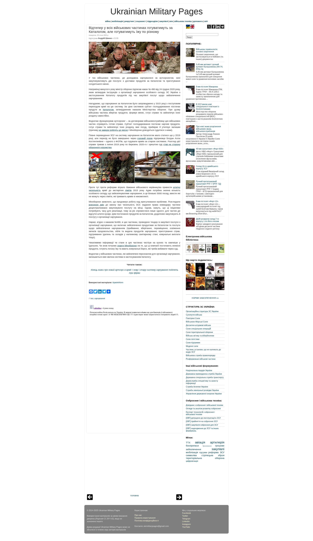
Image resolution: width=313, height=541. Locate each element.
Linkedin (186, 521)
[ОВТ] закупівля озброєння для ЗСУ (202, 425)
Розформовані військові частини (200, 359)
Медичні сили (192, 346)
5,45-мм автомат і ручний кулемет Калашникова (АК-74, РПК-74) (209, 66)
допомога (198, 21)
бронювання (207, 446)
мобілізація (117, 21)
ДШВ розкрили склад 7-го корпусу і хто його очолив (207, 220)
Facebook (186, 513)
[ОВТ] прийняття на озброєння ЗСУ (202, 421)
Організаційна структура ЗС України (202, 311)
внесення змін (96, 205)
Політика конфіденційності (146, 521)
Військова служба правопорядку (200, 355)
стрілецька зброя (212, 455)
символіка (191, 455)
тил (91, 298)
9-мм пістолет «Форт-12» (207, 201)
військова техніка (183, 21)
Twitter (185, 516)
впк (171, 21)
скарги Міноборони (127, 245)
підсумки (203, 452)
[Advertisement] (134, 464)
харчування (99, 298)
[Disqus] (134, 334)
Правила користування (145, 518)
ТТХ (188, 442)
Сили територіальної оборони (199, 332)
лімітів (128, 190)
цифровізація (192, 461)
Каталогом (108, 109)
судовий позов (145, 138)
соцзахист (141, 21)
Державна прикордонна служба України (204, 374)
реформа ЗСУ (216, 452)
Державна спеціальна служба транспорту (205, 377)
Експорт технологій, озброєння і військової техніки (200, 413)
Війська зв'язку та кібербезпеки (200, 335)
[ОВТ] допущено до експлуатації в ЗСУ (203, 418)
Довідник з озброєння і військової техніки (204, 405)
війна (107, 21)
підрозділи (152, 21)
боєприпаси (192, 445)
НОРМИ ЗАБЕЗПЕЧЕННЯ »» (205, 298)
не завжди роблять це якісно (113, 130)
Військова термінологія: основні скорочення (207, 50)
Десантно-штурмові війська (198, 325)
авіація (200, 442)
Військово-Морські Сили (197, 322)
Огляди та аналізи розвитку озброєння (203, 408)
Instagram (186, 524)
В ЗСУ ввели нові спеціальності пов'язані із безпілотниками (207, 106)
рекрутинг (129, 21)
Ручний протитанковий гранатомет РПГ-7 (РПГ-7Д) (208, 182)
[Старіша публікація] (179, 499)
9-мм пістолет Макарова (207, 86)
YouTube (186, 527)
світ (206, 21)
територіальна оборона (205, 458)
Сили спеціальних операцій (198, 329)
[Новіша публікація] (90, 499)
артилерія (217, 442)
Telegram (186, 519)
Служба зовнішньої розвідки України (202, 390)
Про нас (138, 515)
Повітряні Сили (193, 318)
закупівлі (163, 21)
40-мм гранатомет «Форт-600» (209, 149)
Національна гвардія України (199, 370)
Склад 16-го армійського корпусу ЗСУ (207, 167)
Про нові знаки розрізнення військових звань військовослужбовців (208, 128)
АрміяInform (117, 282)
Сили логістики (192, 339)
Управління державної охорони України (204, 393)
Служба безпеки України (197, 387)
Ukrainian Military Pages (156, 11)
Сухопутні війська (194, 315)
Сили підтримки (193, 342)
